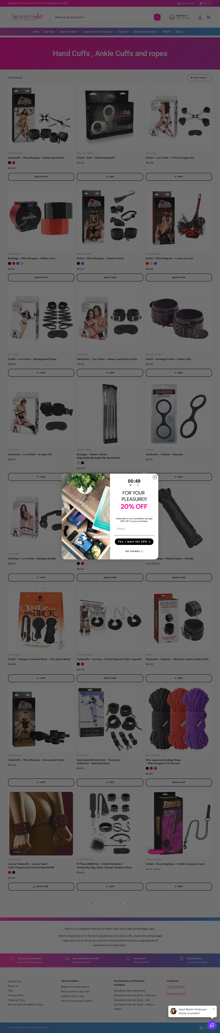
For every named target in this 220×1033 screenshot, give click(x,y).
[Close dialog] (155, 477)
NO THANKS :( (134, 551)
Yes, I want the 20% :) (134, 541)
